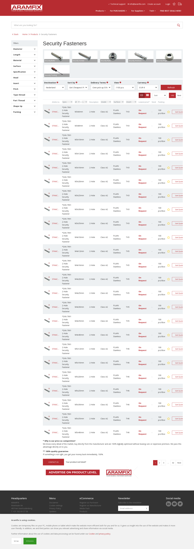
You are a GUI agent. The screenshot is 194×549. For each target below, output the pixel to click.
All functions (30, 541)
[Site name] (26, 8)
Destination (50, 82)
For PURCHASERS (117, 11)
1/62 (172, 95)
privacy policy (104, 533)
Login (167, 4)
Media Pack (84, 508)
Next (179, 95)
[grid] (147, 95)
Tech (151, 11)
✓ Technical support (117, 4)
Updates (52, 511)
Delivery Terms (98, 82)
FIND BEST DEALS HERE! (170, 11)
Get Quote (179, 112)
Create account (154, 4)
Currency (142, 82)
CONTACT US (53, 462)
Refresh (171, 87)
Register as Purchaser (89, 502)
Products (100, 11)
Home (25, 34)
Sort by (72, 82)
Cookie (92, 533)
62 (173, 463)
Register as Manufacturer (90, 505)
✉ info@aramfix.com (136, 4)
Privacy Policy (55, 508)
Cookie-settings (56, 505)
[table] (142, 95)
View (116, 82)
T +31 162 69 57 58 (19, 511)
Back (16, 34)
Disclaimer (53, 502)
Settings (16, 541)
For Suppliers (137, 11)
